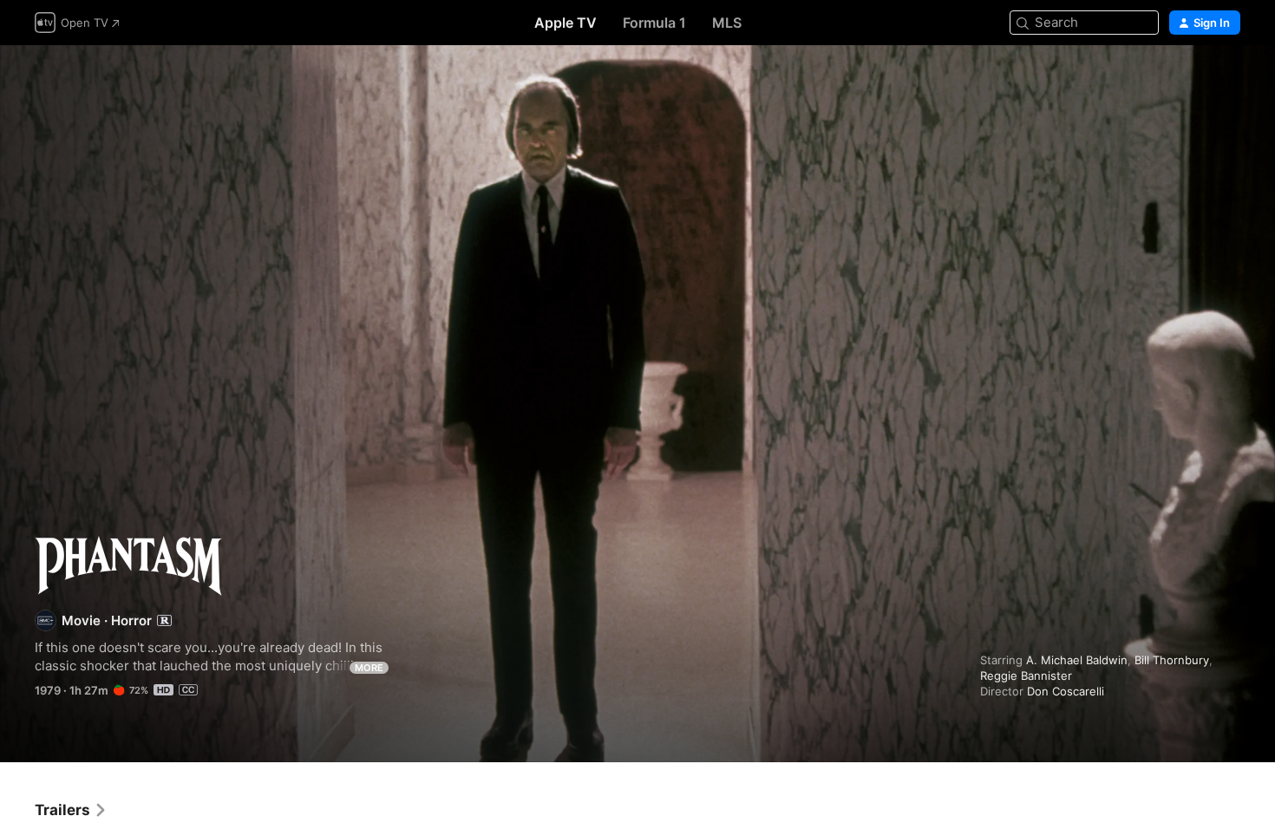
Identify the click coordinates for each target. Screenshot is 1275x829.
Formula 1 (654, 22)
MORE (369, 668)
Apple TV (565, 22)
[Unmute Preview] (1228, 79)
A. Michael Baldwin (1077, 660)
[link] (71, 809)
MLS (727, 22)
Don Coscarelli (1065, 691)
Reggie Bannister (1026, 675)
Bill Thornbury (1171, 660)
